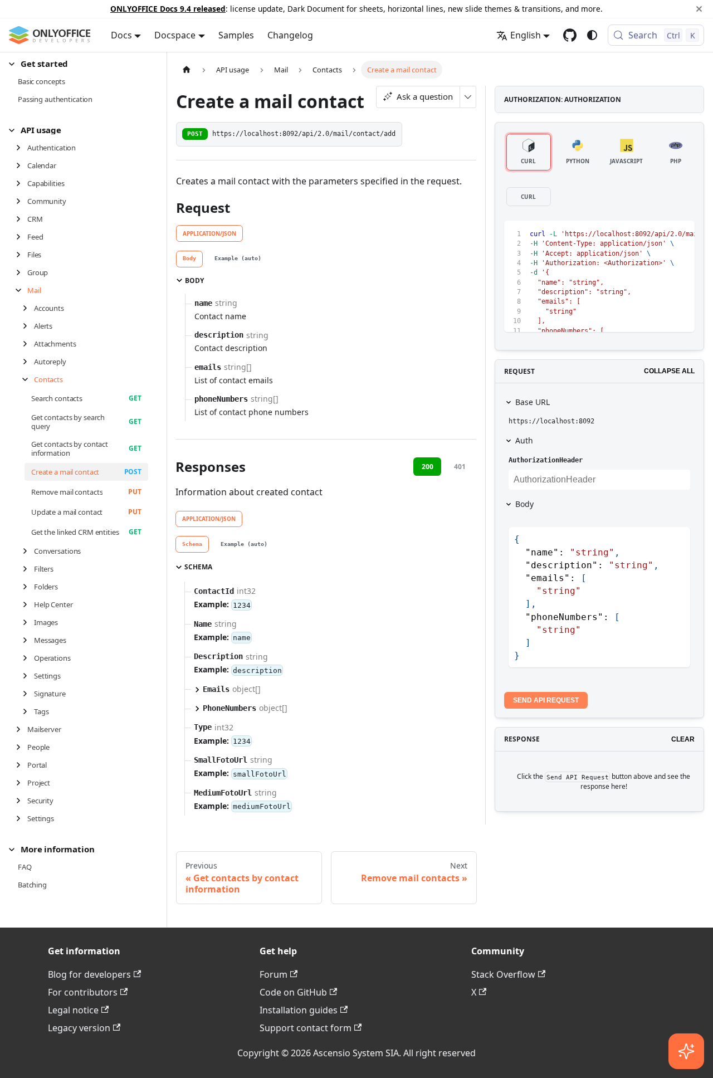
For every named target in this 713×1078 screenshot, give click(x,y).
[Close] (699, 9)
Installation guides (299, 1010)
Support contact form (305, 1028)
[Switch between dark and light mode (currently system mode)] (592, 35)
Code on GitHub (293, 992)
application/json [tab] (209, 233)
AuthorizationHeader (546, 460)
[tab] (189, 259)
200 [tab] (427, 466)
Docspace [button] (175, 35)
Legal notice (73, 1010)
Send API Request (546, 700)
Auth (524, 440)
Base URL (532, 402)
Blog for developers (89, 974)
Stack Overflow (503, 974)
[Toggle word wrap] (640, 234)
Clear (683, 739)
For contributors (83, 992)
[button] (78, 63)
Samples (236, 35)
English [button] (525, 35)
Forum (273, 974)
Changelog (290, 35)
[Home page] (186, 69)
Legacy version (79, 1028)
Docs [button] (121, 35)
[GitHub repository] (569, 35)
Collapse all (669, 371)
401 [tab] (460, 466)
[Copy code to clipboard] (661, 234)
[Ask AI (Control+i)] (686, 1051)
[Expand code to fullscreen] (681, 234)
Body (524, 504)
